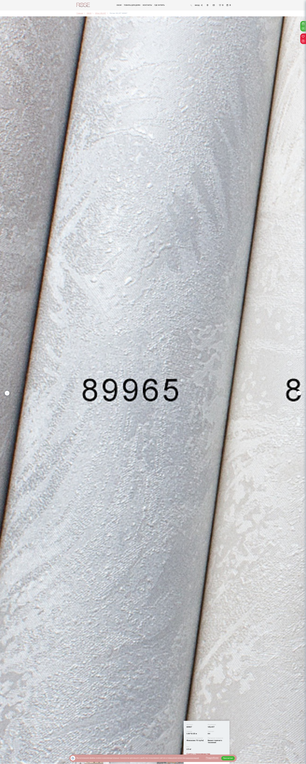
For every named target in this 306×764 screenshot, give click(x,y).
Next (299, 393)
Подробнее (212, 758)
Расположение (207, 5)
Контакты (147, 5)
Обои (119, 5)
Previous (7, 393)
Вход (197, 5)
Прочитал (228, 758)
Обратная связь (214, 5)
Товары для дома (132, 5)
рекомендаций (192, 758)
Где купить (159, 5)
